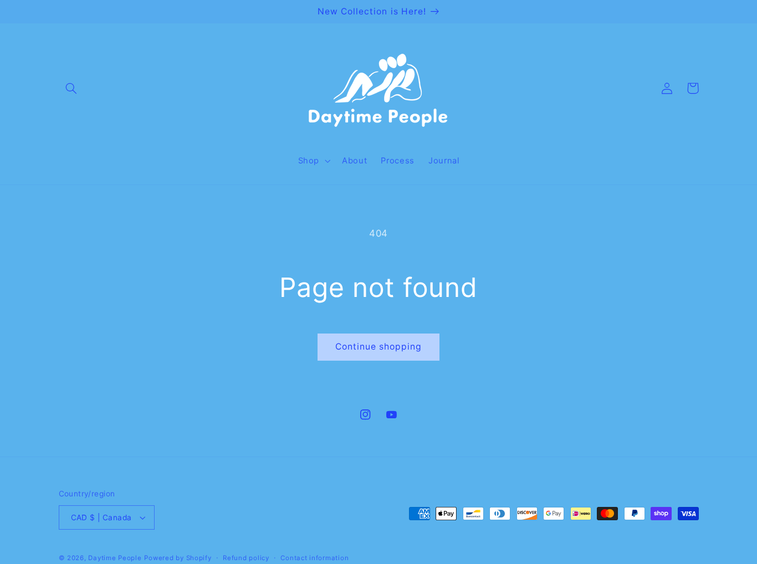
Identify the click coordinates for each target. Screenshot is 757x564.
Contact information (314, 558)
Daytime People (114, 558)
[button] (71, 88)
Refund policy (246, 558)
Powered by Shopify (177, 558)
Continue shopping (378, 346)
